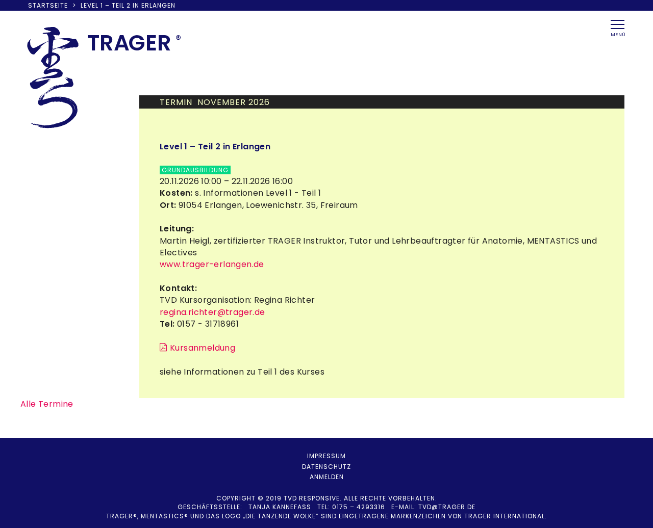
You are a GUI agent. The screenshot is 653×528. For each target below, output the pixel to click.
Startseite (48, 5)
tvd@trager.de (446, 507)
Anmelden (327, 476)
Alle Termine (46, 404)
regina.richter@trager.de (212, 312)
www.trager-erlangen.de (212, 264)
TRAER (129, 43)
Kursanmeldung (202, 348)
